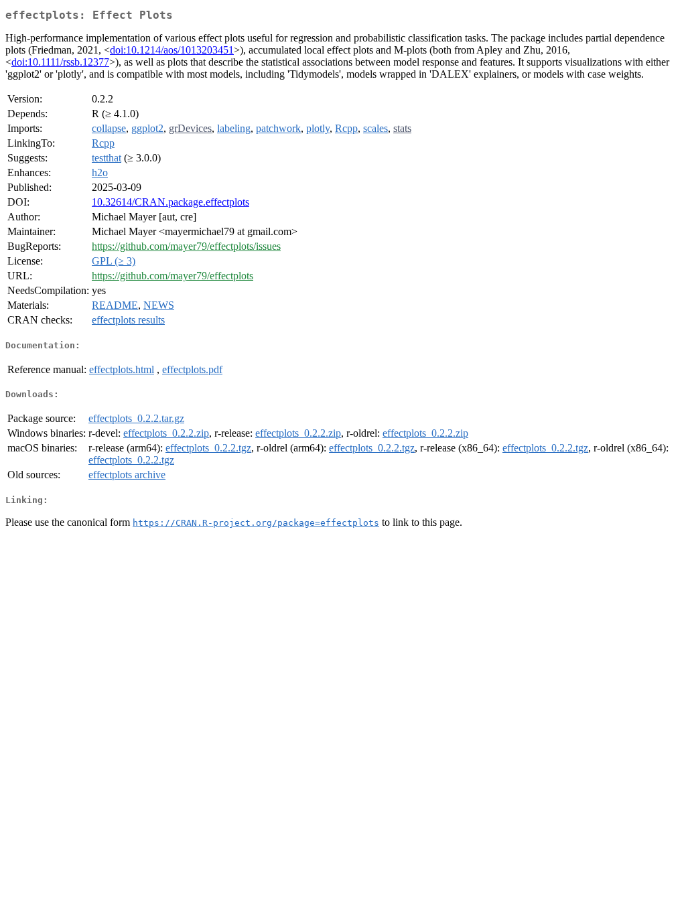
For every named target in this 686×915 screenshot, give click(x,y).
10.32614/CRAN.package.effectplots (170, 202)
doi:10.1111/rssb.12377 (60, 62)
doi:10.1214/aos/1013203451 (172, 50)
